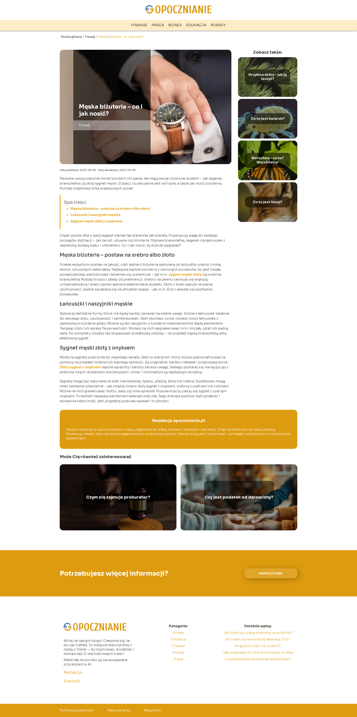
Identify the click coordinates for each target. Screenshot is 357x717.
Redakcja (73, 672)
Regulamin (153, 710)
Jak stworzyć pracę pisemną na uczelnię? (257, 632)
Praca (158, 25)
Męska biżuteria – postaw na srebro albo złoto (110, 208)
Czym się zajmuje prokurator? (118, 497)
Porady (218, 25)
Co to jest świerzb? (267, 118)
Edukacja (196, 25)
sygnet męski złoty (185, 274)
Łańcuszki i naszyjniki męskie (95, 215)
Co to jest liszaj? (267, 202)
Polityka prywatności (77, 710)
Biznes (175, 25)
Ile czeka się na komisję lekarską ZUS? (258, 639)
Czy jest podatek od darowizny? (239, 497)
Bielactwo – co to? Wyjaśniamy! (268, 160)
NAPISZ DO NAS (271, 573)
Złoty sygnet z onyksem (80, 367)
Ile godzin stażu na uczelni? (257, 646)
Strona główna (71, 37)
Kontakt (72, 681)
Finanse (139, 25)
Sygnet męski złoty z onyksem (96, 221)
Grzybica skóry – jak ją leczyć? (267, 77)
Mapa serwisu (119, 710)
